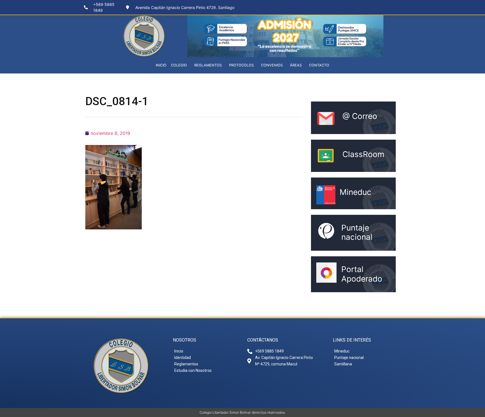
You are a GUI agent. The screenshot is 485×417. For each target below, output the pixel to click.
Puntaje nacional (356, 232)
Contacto (319, 65)
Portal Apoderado (361, 274)
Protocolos (241, 65)
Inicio (161, 65)
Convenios (272, 65)
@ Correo (359, 116)
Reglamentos (208, 65)
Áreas (296, 65)
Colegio (179, 65)
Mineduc (355, 192)
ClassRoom (363, 154)
